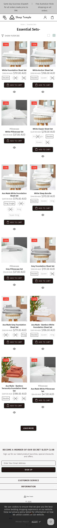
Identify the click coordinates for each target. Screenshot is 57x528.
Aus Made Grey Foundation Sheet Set (14, 326)
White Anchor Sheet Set (43, 70)
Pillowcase (14, 129)
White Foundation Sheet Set (14, 70)
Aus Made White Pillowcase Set (43, 390)
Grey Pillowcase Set (14, 269)
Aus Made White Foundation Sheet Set (14, 194)
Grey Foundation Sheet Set (42, 266)
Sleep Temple (20, 17)
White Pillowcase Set (14, 132)
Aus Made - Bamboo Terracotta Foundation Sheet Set (14, 388)
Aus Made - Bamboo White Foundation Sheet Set (42, 326)
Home (23, 24)
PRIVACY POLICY (22, 522)
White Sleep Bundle (42, 193)
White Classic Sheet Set (43, 129)
